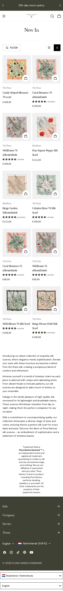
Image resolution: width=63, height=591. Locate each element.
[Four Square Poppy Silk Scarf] (46, 127)
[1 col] (49, 47)
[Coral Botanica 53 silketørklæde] (17, 242)
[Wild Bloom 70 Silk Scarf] (17, 300)
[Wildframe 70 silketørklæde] (17, 127)
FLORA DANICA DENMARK (27, 563)
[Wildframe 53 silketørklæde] (46, 242)
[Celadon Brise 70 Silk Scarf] (46, 185)
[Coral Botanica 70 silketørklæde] (46, 69)
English (7, 543)
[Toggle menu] (4, 16)
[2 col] (57, 47)
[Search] (52, 16)
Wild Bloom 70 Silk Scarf (16, 323)
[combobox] (31, 575)
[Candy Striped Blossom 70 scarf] (17, 69)
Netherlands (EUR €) (35, 543)
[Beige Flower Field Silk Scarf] (46, 300)
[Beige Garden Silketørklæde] (17, 185)
